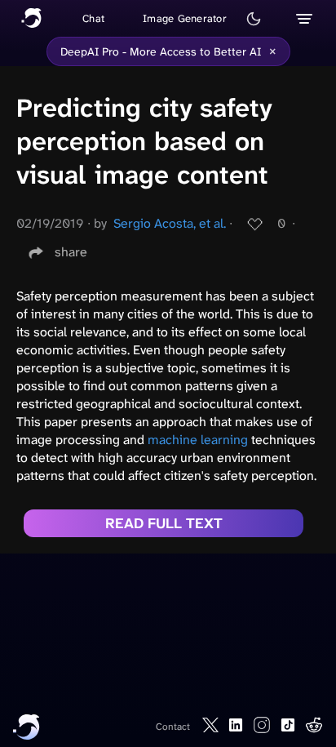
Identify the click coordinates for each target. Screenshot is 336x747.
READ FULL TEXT (164, 523)
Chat (93, 18)
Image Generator (185, 18)
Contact (173, 726)
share (71, 251)
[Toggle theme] (254, 19)
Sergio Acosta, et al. (169, 223)
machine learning (198, 439)
